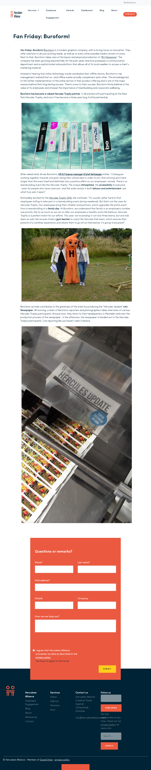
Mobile (39, 598)
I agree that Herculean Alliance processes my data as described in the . (56, 654)
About (114, 10)
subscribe (111, 708)
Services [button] (32, 10)
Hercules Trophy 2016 (60, 198)
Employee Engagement (52, 14)
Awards (70, 10)
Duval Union (46, 760)
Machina (55, 705)
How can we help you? (47, 616)
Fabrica (54, 701)
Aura (52, 710)
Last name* (84, 562)
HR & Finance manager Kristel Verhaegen (80, 174)
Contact (130, 14)
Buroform (49, 50)
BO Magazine (108, 57)
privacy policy (43, 657)
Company (83, 598)
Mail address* (42, 580)
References (130, 3)
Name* (38, 562)
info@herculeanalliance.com (90, 718)
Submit (107, 669)
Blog (102, 10)
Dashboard (86, 10)
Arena (53, 697)
